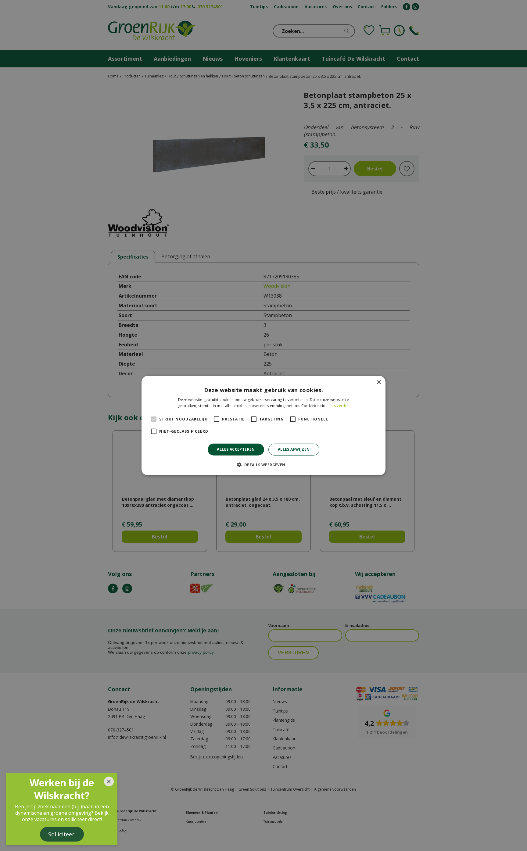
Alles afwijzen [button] (294, 449)
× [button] (378, 382)
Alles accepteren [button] (236, 449)
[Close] (109, 781)
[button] (263, 465)
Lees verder (338, 405)
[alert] (263, 425)
